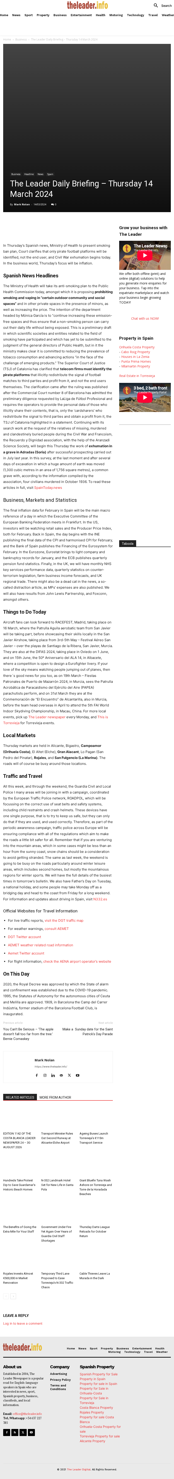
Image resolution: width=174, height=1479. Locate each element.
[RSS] (14, 1432)
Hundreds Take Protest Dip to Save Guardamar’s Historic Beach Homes (19, 1185)
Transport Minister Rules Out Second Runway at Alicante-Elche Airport (57, 1138)
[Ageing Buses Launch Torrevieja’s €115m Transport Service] (96, 1118)
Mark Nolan (22, 204)
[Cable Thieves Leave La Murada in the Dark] (96, 1258)
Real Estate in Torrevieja (137, 376)
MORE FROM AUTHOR (55, 1097)
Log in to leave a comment (22, 1323)
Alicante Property (92, 1441)
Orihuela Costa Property (137, 347)
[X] (46, 223)
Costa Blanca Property (96, 1407)
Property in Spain (92, 1379)
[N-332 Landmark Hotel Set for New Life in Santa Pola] (58, 1164)
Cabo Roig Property (135, 352)
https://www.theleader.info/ (51, 1066)
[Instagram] (46, 1075)
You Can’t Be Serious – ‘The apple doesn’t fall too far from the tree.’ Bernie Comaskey (28, 1034)
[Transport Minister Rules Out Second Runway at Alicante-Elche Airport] (58, 1118)
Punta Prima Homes (136, 361)
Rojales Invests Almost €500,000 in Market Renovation (18, 1278)
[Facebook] (35, 223)
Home (7, 39)
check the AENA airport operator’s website (77, 961)
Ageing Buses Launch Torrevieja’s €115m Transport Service (94, 1138)
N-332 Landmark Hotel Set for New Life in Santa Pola (57, 1185)
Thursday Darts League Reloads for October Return (95, 1231)
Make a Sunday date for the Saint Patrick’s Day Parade (88, 1031)
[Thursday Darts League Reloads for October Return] (96, 1211)
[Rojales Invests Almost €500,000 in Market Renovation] (19, 1258)
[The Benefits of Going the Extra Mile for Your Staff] (19, 1211)
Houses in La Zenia (135, 356)
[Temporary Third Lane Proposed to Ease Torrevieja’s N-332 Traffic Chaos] (58, 1258)
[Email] (87, 223)
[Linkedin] (67, 223)
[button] (161, 5)
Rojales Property (92, 1412)
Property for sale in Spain (98, 1384)
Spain (50, 174)
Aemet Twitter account (26, 953)
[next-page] (13, 1296)
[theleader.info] (87, 5)
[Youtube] (79, 1075)
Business (21, 39)
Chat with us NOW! (145, 318)
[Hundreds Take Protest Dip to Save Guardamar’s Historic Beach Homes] (19, 1164)
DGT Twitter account (24, 937)
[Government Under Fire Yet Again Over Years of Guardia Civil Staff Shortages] (58, 1211)
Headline (29, 174)
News (40, 174)
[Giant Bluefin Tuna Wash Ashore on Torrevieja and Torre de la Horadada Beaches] (96, 1164)
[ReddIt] (77, 223)
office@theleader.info (27, 1414)
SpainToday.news (48, 487)
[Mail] (63, 1075)
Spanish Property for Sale (99, 1374)
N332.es (100, 899)
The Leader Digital (78, 1469)
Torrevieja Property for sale (100, 1436)
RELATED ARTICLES (20, 1097)
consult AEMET (57, 929)
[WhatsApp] (56, 223)
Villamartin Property (135, 366)
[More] (98, 223)
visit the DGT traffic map (64, 920)
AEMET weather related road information (40, 945)
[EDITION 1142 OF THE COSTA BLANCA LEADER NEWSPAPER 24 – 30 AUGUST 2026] (19, 1118)
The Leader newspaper (46, 717)
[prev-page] (6, 1296)
